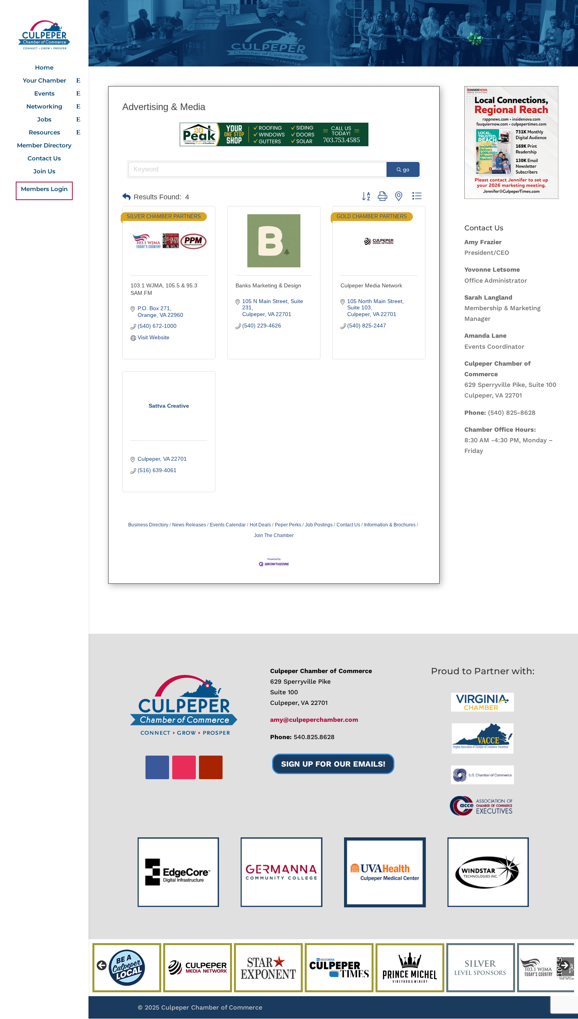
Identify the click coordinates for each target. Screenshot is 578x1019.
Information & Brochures (390, 525)
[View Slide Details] (511, 142)
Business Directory (148, 525)
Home (44, 68)
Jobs (44, 120)
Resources (44, 133)
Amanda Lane (485, 335)
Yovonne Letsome (492, 269)
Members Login (44, 189)
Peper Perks (288, 525)
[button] (126, 197)
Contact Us (44, 159)
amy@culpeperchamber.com (314, 719)
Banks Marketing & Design (268, 285)
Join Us (44, 172)
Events (44, 94)
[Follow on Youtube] (211, 767)
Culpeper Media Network (371, 285)
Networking (44, 107)
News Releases (189, 525)
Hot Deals (260, 525)
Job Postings (319, 525)
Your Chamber (44, 81)
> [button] (564, 966)
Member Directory (44, 146)
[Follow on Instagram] (184, 767)
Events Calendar (228, 525)
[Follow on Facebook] (157, 767)
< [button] (102, 966)
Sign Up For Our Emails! (333, 764)
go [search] (406, 169)
